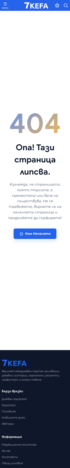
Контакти (10, 457)
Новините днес (13, 417)
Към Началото (38, 233)
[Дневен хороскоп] (57, 5)
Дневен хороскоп (14, 399)
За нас (6, 451)
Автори (8, 423)
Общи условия (12, 463)
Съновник (9, 411)
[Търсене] (65, 5)
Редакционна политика (19, 444)
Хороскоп (9, 405)
